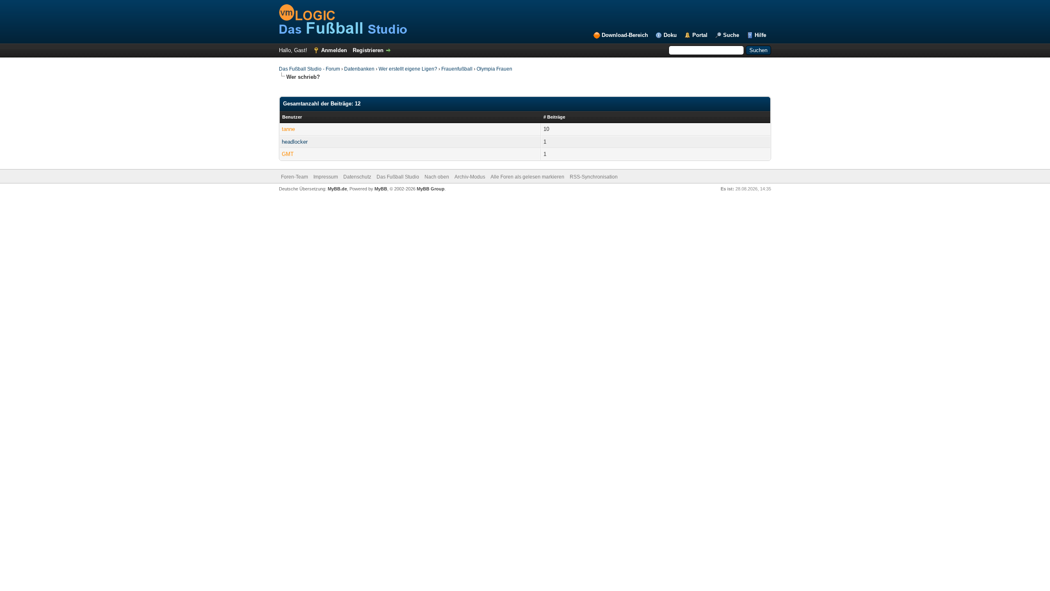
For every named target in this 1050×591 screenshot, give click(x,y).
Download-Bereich (625, 35)
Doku (670, 35)
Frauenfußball (456, 69)
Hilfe (760, 35)
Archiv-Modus (469, 177)
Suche (731, 35)
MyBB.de (337, 188)
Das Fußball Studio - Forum (309, 69)
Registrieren (368, 50)
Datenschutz (357, 177)
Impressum (325, 177)
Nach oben (437, 177)
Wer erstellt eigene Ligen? (408, 69)
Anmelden (334, 50)
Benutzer (292, 117)
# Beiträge (554, 117)
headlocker (295, 142)
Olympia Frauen (494, 69)
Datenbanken (359, 69)
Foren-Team (294, 177)
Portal (700, 35)
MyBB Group (431, 188)
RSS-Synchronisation (594, 177)
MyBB (380, 188)
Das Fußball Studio (398, 177)
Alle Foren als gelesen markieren (527, 177)
